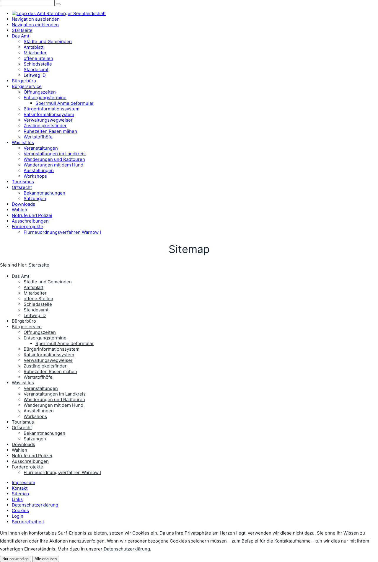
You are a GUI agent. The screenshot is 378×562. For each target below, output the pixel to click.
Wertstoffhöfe (38, 377)
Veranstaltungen (41, 388)
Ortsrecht (22, 427)
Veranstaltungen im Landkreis (55, 394)
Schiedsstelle (38, 304)
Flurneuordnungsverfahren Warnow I (62, 472)
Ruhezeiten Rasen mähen (50, 371)
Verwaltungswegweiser (48, 360)
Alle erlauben (46, 559)
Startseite (39, 265)
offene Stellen (38, 298)
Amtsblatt (33, 287)
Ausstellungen (39, 411)
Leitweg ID (35, 315)
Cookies (20, 510)
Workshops (35, 416)
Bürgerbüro (24, 321)
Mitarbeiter (35, 293)
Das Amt (20, 276)
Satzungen (35, 439)
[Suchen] (58, 4)
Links (17, 499)
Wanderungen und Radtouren (54, 399)
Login (17, 516)
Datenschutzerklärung (35, 505)
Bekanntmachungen (44, 433)
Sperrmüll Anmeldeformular (64, 343)
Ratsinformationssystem (49, 354)
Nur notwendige (15, 559)
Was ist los (23, 382)
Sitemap (20, 493)
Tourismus (23, 422)
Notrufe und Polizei (32, 455)
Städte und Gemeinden (48, 282)
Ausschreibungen (30, 461)
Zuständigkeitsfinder (45, 366)
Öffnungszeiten (40, 332)
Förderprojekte (27, 467)
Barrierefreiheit (28, 522)
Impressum (23, 482)
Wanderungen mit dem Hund (53, 405)
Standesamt (36, 310)
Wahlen (19, 450)
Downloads (23, 444)
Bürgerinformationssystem (51, 349)
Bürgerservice (27, 326)
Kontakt (19, 488)
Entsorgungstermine (45, 338)
